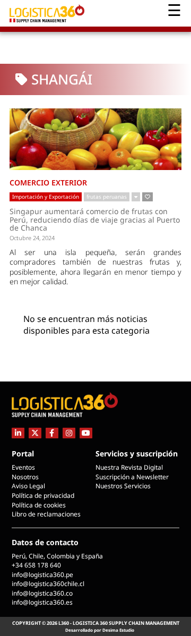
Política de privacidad (43, 495)
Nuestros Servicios (123, 485)
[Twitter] (35, 433)
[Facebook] (52, 433)
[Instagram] (69, 433)
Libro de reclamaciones (46, 514)
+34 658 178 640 (36, 565)
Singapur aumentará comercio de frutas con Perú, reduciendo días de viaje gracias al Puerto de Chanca (95, 219)
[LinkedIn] (18, 433)
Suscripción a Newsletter (132, 476)
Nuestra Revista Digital (129, 467)
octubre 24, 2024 (32, 238)
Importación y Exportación (45, 196)
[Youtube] (86, 433)
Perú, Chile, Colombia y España (57, 556)
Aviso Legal (28, 485)
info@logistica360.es (42, 602)
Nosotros (25, 476)
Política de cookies (39, 505)
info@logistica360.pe (42, 574)
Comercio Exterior (48, 182)
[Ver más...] (136, 197)
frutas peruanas (106, 196)
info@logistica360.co (42, 593)
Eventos (23, 467)
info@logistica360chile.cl (48, 583)
